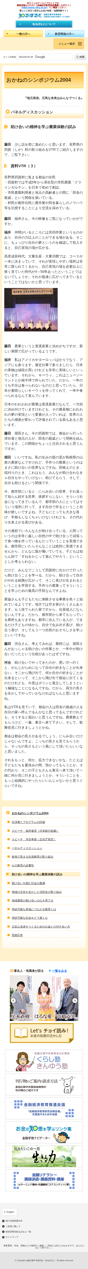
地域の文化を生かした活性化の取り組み (37, 892)
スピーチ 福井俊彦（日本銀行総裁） (35, 830)
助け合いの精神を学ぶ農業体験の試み (37, 874)
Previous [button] (13, 1000)
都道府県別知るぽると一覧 (18, 1232)
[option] (21, 998)
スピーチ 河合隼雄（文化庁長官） (34, 839)
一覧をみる (59, 970)
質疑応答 (17, 935)
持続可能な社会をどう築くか (30, 917)
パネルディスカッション (27, 848)
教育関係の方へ (64, 33)
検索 (82, 56)
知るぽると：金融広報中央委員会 (44, 16)
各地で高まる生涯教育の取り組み (32, 856)
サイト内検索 (9, 57)
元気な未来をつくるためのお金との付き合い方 (41, 926)
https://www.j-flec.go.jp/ (34, 7)
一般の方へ (23, 33)
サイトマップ (12, 1237)
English (10, 1212)
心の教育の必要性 (23, 865)
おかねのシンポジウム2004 (30, 813)
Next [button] (74, 1000)
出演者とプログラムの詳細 (28, 822)
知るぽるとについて (44, 24)
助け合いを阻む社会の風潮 (28, 883)
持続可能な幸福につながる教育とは (34, 909)
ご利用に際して (13, 1226)
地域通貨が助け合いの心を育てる (32, 900)
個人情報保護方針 (14, 1221)
